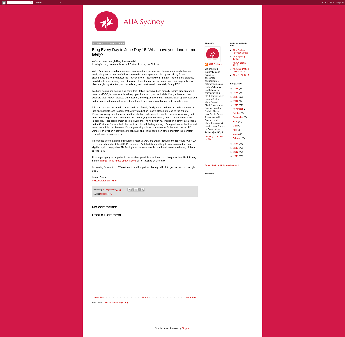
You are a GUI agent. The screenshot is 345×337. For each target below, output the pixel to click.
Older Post (191, 297)
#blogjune (104, 194)
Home (145, 297)
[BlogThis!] (132, 189)
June (235, 121)
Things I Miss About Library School (118, 160)
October (237, 113)
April (235, 130)
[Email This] (129, 189)
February (237, 138)
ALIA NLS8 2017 (241, 75)
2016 (236, 101)
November (238, 109)
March (236, 134)
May (235, 125)
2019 (236, 88)
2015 (236, 105)
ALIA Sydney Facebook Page (240, 51)
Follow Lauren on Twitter (104, 180)
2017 (236, 97)
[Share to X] (136, 189)
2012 (236, 152)
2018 (236, 92)
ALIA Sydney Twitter (239, 57)
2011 (236, 156)
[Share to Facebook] (139, 189)
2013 (236, 148)
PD (111, 194)
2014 (236, 143)
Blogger (185, 328)
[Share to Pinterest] (143, 189)
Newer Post (98, 297)
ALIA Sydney (215, 64)
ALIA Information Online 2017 (241, 70)
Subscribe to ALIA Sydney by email (222, 165)
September (238, 117)
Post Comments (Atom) (116, 302)
